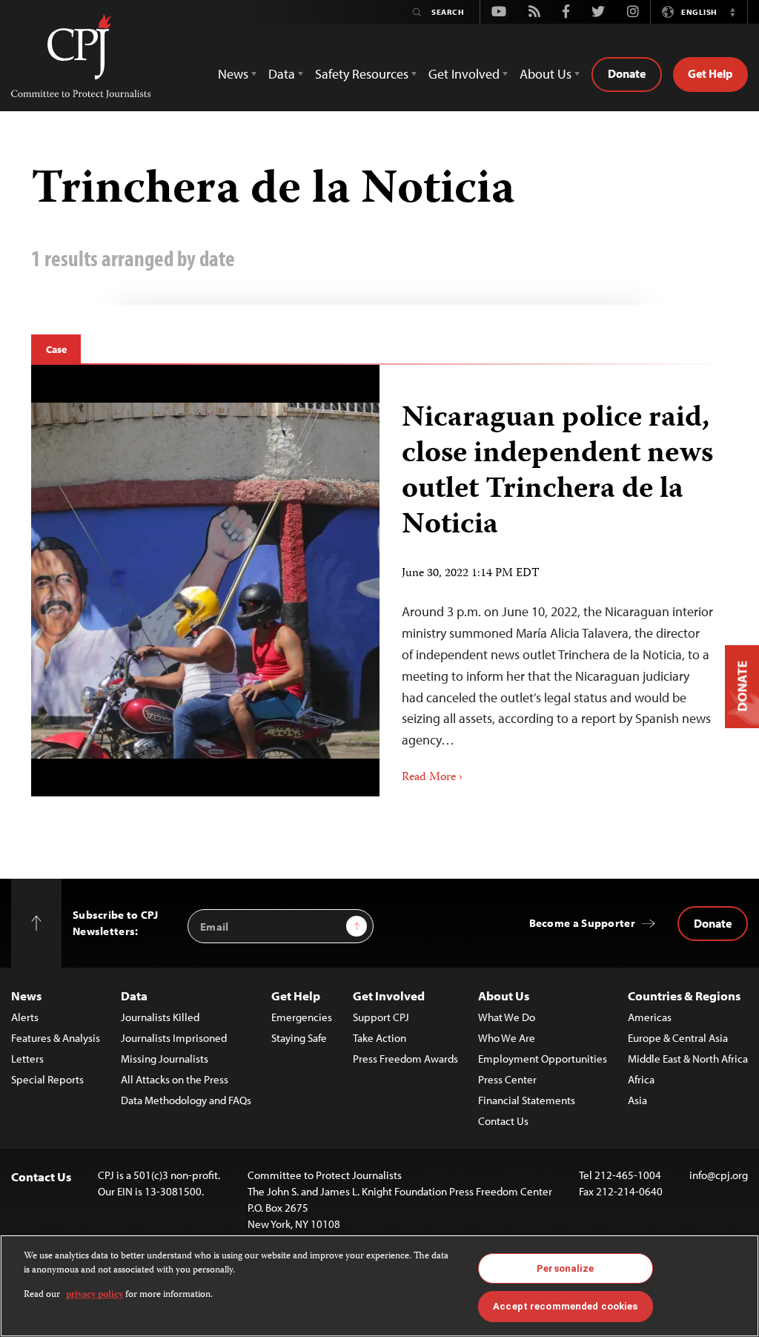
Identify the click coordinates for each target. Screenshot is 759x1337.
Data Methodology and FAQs (186, 1100)
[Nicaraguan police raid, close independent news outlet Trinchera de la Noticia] (554, 581)
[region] (379, 1286)
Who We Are (506, 1038)
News (26, 995)
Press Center (507, 1079)
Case (56, 349)
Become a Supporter (582, 923)
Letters (27, 1059)
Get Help (710, 73)
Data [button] (281, 73)
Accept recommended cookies (565, 1306)
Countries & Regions (684, 995)
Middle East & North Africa (688, 1059)
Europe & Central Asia (678, 1038)
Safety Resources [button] (361, 73)
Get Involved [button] (464, 73)
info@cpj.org (718, 1175)
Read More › (432, 778)
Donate (627, 73)
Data (134, 995)
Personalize (565, 1268)
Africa (641, 1079)
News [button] (233, 73)
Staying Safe (299, 1038)
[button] (732, 12)
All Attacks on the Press (174, 1079)
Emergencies (301, 1017)
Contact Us (503, 1121)
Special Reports (47, 1079)
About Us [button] (545, 73)
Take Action (379, 1038)
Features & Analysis (55, 1038)
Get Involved (389, 995)
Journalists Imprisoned (174, 1038)
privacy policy (94, 1295)
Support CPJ (381, 1017)
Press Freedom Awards (405, 1059)
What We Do (506, 1017)
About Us (503, 995)
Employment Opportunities (542, 1059)
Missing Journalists (164, 1059)
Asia (637, 1100)
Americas (650, 1017)
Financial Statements (526, 1100)
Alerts (25, 1017)
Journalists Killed (160, 1017)
